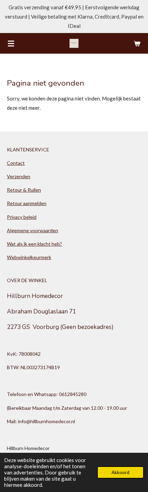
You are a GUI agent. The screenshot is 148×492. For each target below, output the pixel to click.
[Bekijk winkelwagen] (137, 43)
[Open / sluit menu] (11, 43)
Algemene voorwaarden (32, 230)
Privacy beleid (21, 217)
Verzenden (18, 176)
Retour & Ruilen (24, 190)
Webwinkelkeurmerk (29, 257)
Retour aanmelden (26, 203)
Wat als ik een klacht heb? (34, 244)
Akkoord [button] (120, 472)
